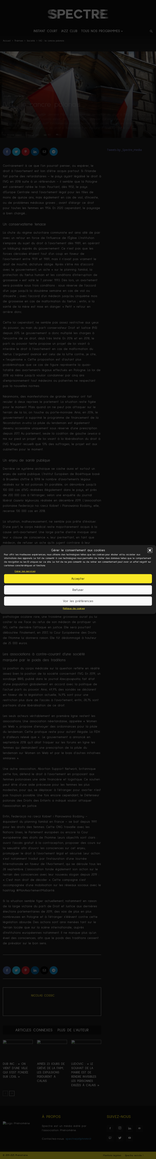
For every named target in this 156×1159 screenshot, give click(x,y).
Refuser (78, 589)
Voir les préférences (78, 600)
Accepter (78, 578)
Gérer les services (25, 571)
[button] (150, 550)
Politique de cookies (74, 608)
